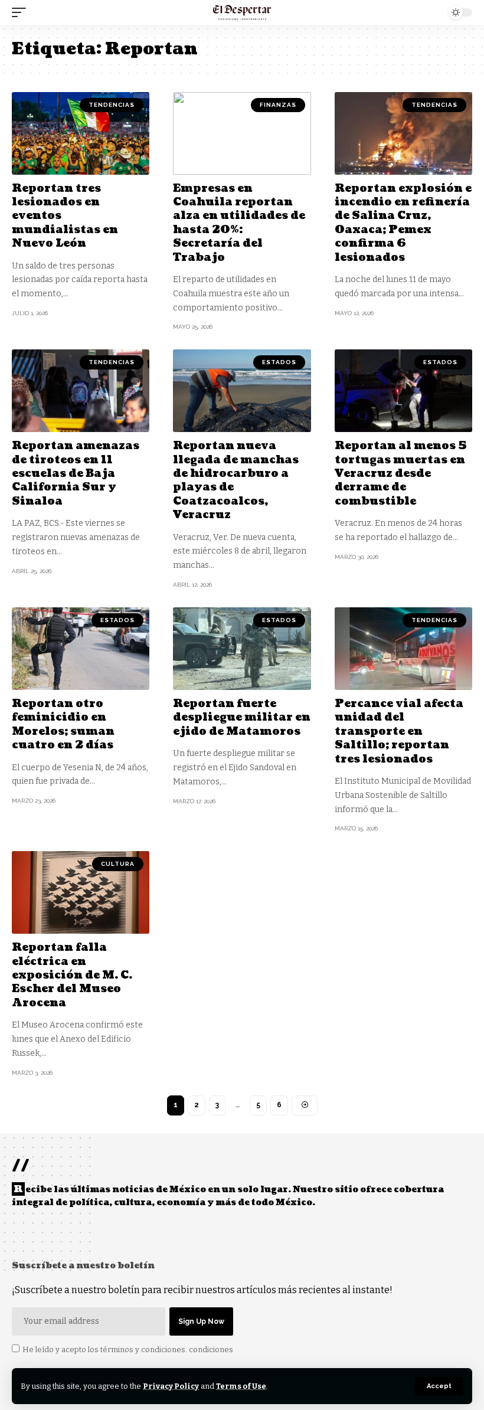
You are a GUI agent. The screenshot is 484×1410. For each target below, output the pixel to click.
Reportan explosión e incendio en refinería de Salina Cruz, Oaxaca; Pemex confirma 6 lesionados (403, 223)
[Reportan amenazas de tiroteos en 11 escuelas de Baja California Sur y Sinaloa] (80, 390)
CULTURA (118, 864)
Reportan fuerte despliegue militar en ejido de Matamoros (241, 717)
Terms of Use (241, 1386)
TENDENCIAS (112, 105)
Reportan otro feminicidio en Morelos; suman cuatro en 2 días (63, 724)
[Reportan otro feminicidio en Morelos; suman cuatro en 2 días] (80, 648)
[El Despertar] (242, 12)
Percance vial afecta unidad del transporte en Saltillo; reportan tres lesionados (399, 731)
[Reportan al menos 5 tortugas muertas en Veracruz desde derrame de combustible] (403, 390)
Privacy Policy (171, 1386)
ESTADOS (279, 362)
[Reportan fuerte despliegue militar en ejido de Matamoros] (241, 648)
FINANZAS (278, 105)
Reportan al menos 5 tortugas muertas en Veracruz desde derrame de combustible (401, 474)
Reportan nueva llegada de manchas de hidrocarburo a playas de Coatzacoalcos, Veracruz (236, 480)
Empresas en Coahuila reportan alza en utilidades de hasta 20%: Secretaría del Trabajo (239, 223)
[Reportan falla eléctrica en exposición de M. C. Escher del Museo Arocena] (80, 892)
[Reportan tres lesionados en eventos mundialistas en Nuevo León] (80, 133)
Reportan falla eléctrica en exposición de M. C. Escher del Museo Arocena (72, 975)
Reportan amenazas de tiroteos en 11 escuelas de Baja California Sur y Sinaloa (75, 474)
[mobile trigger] (22, 12)
